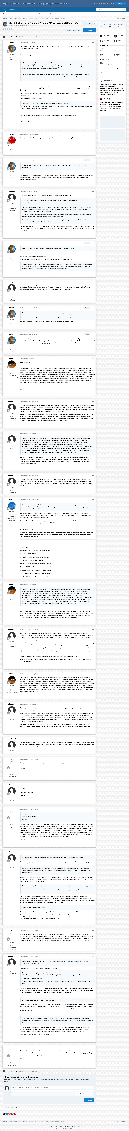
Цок (28, 792)
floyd (11, 433)
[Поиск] (124, 9)
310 (12, 373)
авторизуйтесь (61, 1079)
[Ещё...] (93, 42)
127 (12, 774)
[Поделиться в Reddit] (9, 1114)
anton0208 (121, 40)
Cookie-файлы (76, 1126)
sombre (11, 358)
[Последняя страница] (25, 37)
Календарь (14, 13)
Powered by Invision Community (64, 1128)
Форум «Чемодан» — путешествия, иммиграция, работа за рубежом (35, 3)
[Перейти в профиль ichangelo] (12, 198)
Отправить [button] (89, 1100)
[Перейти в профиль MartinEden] (101, 36)
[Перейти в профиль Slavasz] (12, 140)
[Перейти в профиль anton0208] (115, 41)
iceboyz (15, 25)
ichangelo (11, 191)
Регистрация (121, 3)
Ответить (89, 30)
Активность (13, 9)
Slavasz (11, 134)
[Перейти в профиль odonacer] (12, 408)
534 (12, 417)
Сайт (5, 9)
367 (12, 515)
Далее (21, 36)
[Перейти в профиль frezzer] (12, 506)
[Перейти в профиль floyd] (12, 439)
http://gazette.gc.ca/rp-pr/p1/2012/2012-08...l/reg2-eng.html (61, 46)
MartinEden (107, 35)
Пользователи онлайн (45, 13)
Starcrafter (121, 35)
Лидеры (57, 13)
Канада (32, 25)
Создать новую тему (73, 30)
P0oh (11, 759)
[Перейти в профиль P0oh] (12, 765)
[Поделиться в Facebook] (6, 1114)
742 (12, 149)
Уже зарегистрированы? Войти (103, 3)
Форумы (5, 13)
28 (12, 57)
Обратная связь (65, 1126)
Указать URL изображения (83, 1093)
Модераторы (32, 13)
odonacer (11, 401)
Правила (22, 13)
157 (12, 448)
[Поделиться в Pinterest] (15, 1114)
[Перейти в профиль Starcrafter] (115, 36)
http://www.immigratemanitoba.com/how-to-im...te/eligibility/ (66, 940)
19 (12, 206)
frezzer (11, 499)
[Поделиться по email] (12, 1114)
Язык (50, 1126)
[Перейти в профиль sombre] (12, 364)
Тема (56, 1126)
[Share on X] (4, 1114)
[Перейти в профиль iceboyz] (5, 24)
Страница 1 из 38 (33, 36)
